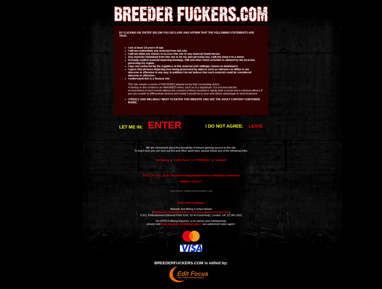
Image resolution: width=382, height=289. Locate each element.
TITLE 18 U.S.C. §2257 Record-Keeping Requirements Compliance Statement (191, 175)
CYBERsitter (202, 160)
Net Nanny (162, 160)
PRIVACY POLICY (191, 181)
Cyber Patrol (182, 160)
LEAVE (256, 126)
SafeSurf (220, 160)
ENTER (165, 125)
